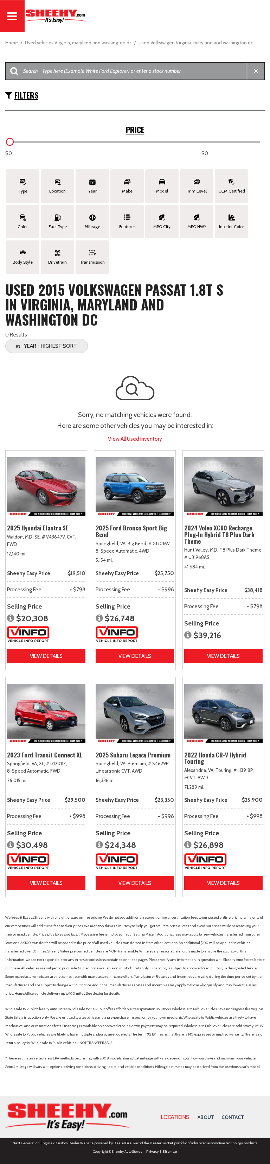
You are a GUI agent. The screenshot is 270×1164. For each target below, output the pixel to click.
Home (12, 42)
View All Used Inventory (135, 439)
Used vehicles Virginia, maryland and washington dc (79, 42)
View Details (46, 656)
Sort (50, 346)
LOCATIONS (175, 1117)
